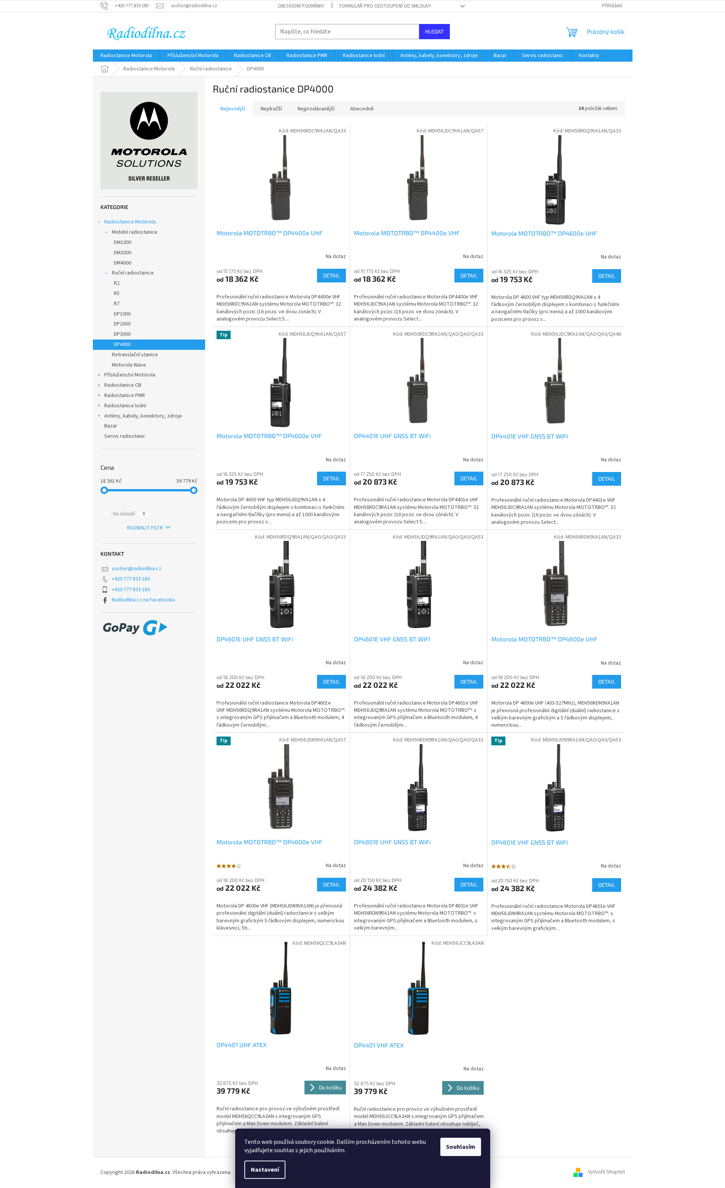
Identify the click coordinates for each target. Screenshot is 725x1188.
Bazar (110, 426)
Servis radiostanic (125, 436)
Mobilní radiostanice (135, 232)
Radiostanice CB (122, 385)
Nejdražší (271, 109)
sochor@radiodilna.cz (136, 568)
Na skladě (129, 514)
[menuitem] (126, 55)
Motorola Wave (129, 365)
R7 (117, 304)
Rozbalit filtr (145, 528)
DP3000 (122, 334)
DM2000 (122, 253)
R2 (117, 283)
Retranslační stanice (135, 355)
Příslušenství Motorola (129, 375)
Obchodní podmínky (301, 6)
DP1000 (122, 314)
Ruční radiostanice (133, 273)
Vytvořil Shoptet (606, 1172)
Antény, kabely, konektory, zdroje (143, 416)
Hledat (434, 31)
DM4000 (122, 263)
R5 (117, 293)
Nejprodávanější (316, 109)
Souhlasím (460, 1147)
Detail (331, 275)
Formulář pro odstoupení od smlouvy (385, 6)
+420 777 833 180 (131, 579)
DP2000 (122, 324)
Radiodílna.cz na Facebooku (143, 600)
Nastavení (265, 1170)
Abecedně (362, 109)
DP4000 (122, 344)
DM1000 (122, 242)
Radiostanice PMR (124, 395)
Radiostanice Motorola (130, 222)
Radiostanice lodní (125, 406)
